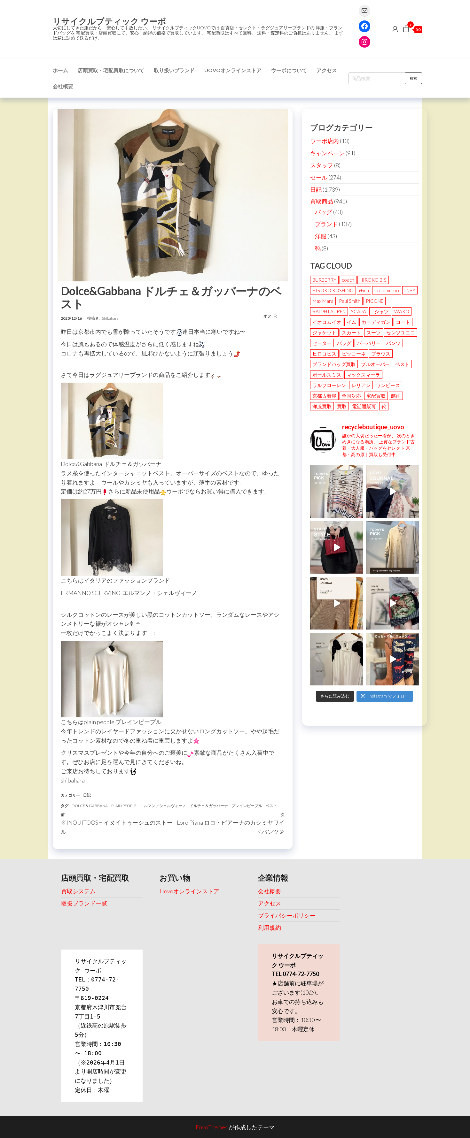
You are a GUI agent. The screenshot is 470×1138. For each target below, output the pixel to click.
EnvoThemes (212, 1127)
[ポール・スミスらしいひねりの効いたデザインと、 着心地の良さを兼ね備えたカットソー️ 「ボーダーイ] (336, 491)
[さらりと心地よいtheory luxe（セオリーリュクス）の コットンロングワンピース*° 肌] (392, 547)
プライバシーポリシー (287, 915)
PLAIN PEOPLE (124, 805)
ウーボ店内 (324, 140)
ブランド (326, 223)
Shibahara (110, 318)
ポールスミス (326, 375)
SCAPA (358, 311)
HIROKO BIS (373, 280)
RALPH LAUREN (329, 311)
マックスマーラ (363, 375)
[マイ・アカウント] (395, 29)
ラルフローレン (329, 385)
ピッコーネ (354, 353)
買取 (342, 406)
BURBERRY (324, 280)
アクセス (327, 70)
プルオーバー (375, 364)
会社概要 (63, 86)
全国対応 (351, 396)
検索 (413, 78)
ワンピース (388, 385)
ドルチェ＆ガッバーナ (209, 805)
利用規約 (269, 927)
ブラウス (380, 353)
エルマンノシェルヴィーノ (163, 805)
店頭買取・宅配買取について (111, 70)
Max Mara (322, 301)
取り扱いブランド (174, 70)
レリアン (361, 385)
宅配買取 (376, 396)
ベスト (271, 805)
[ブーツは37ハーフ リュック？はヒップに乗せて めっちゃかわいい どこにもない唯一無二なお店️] (392, 659)
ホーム (60, 70)
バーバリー (369, 343)
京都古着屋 (324, 396)
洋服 (320, 236)
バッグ (323, 211)
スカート (351, 332)
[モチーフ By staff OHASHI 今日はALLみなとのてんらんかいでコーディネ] (392, 603)
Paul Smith (349, 301)
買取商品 (321, 201)
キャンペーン (327, 153)
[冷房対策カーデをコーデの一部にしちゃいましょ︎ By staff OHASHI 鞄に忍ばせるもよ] (336, 603)
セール (318, 177)
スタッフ (321, 165)
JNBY (409, 290)
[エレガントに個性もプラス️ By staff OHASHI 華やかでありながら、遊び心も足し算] (336, 547)
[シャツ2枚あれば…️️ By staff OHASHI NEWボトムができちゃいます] (392, 491)
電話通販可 (364, 406)
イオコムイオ (326, 322)
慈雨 (396, 396)
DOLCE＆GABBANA (90, 805)
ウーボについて (289, 70)
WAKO (401, 311)
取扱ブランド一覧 (84, 903)
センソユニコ (400, 332)
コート (403, 322)
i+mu (364, 290)
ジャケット (324, 332)
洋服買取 (322, 406)
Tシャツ (380, 311)
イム (351, 322)
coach (348, 280)
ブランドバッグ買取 (334, 364)
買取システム (78, 891)
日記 (87, 795)
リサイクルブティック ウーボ (109, 21)
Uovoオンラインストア (233, 70)
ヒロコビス (324, 353)
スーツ (373, 332)
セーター (322, 343)
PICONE (374, 301)
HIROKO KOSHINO (333, 290)
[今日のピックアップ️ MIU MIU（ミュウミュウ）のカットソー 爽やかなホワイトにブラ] (336, 659)
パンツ (393, 343)
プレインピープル (246, 805)
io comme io (386, 290)
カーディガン (376, 322)
